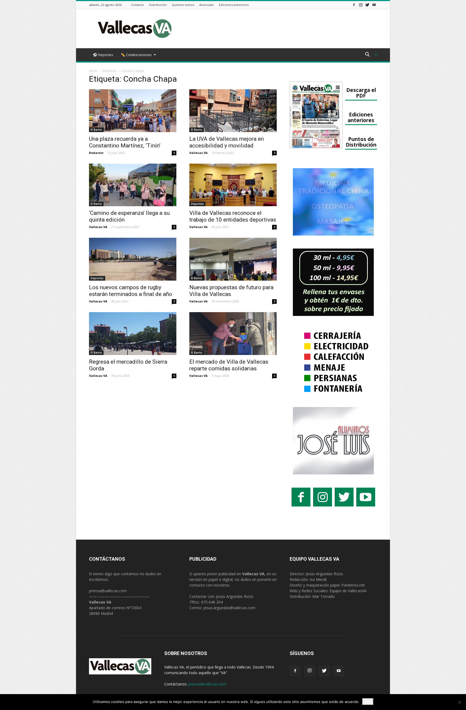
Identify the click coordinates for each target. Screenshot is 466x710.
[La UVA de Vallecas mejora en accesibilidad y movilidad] (233, 110)
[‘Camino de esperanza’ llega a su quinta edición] (132, 185)
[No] (459, 702)
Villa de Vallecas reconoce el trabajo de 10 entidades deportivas (232, 216)
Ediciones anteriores (234, 5)
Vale (367, 701)
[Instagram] (361, 4)
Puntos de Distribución (361, 141)
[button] (369, 55)
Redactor (96, 153)
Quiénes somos (183, 5)
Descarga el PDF (361, 92)
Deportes (197, 204)
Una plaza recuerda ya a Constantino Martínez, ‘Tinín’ (124, 142)
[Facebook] (354, 4)
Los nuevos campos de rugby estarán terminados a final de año (130, 290)
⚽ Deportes (103, 54)
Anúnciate (206, 5)
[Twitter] (367, 4)
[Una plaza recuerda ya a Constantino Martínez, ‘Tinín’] (132, 110)
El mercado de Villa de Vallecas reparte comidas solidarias (228, 365)
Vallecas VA (198, 153)
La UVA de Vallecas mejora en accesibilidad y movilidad (226, 142)
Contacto (137, 5)
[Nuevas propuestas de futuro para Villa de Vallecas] (233, 259)
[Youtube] (374, 4)
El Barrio (96, 130)
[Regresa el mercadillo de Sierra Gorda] (132, 333)
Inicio (93, 70)
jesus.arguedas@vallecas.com (229, 607)
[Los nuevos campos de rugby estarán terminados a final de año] (132, 259)
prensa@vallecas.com (108, 590)
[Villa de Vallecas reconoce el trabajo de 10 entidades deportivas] (233, 185)
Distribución (158, 5)
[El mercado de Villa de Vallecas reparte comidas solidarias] (233, 333)
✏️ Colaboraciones (136, 54)
